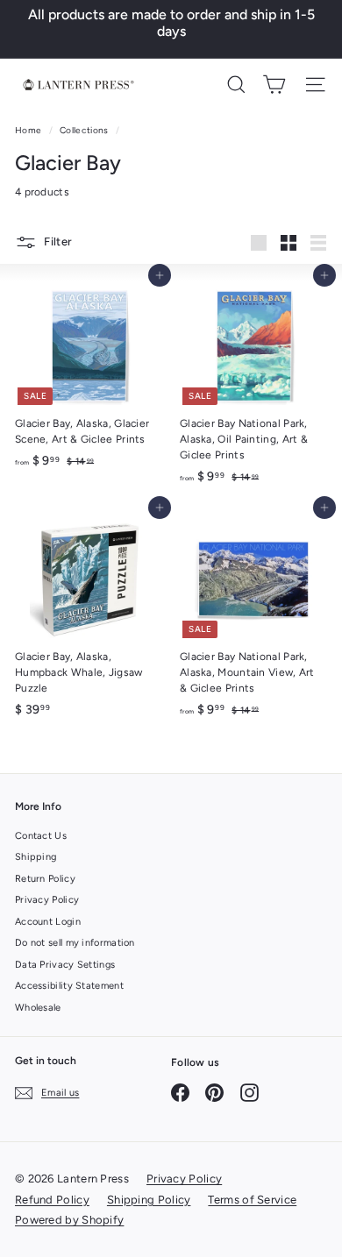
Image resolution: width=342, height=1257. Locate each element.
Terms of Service (252, 1199)
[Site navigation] (315, 84)
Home (30, 130)
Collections (85, 130)
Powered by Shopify (69, 1219)
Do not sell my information (75, 942)
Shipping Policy (149, 1199)
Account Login (48, 921)
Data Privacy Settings (65, 964)
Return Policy (45, 878)
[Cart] (274, 84)
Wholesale (38, 1007)
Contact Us (41, 836)
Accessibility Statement (69, 985)
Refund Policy (52, 1199)
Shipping (35, 857)
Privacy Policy (47, 899)
